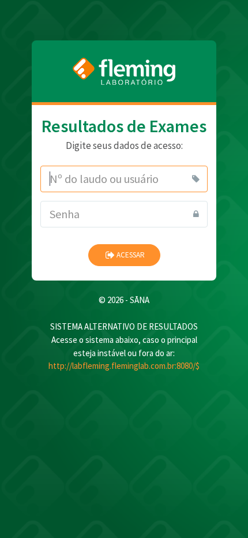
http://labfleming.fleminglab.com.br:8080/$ (124, 365)
